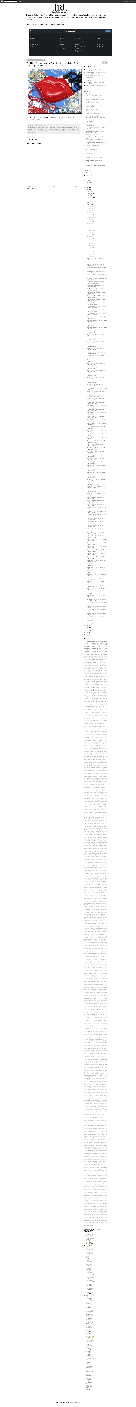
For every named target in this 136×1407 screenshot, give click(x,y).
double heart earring (96, 739)
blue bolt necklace (88, 1000)
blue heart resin (98, 726)
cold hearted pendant (92, 732)
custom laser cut (88, 1029)
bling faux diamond (92, 989)
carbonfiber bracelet (95, 687)
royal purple (102, 1153)
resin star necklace (97, 759)
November (90, 193)
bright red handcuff (94, 1015)
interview (98, 1089)
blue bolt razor (95, 1000)
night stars (101, 1114)
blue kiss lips (100, 1001)
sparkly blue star (91, 1179)
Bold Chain (91, 818)
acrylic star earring (100, 962)
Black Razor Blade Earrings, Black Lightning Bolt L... (95, 497)
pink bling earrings (90, 1122)
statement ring (87, 1194)
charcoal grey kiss (88, 1023)
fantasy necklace (88, 689)
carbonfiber (105, 1018)
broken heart (97, 1017)
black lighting (92, 979)
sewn (106, 1156)
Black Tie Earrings (103, 793)
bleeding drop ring (92, 987)
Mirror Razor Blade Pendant (101, 875)
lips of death (99, 1104)
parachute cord (87, 1117)
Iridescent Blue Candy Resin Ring (100, 856)
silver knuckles (90, 765)
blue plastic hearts (98, 1003)
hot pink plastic (102, 1083)
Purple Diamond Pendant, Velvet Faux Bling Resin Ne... (96, 561)
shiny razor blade (91, 1161)
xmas (85, 1223)
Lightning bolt (99, 712)
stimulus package (94, 1194)
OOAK (94, 878)
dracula (92, 1048)
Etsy (31, 129)
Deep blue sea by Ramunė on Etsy (95, 355)
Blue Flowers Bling (96, 806)
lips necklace (96, 751)
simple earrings (97, 765)
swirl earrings (95, 1197)
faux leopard (95, 1058)
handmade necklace (98, 1078)
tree (100, 1204)
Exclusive (87, 648)
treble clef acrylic (87, 1204)
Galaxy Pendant (101, 845)
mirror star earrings (94, 1109)
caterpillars (105, 1020)
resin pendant (104, 670)
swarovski (101, 770)
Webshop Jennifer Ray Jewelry (40, 24)
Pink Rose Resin (95, 884)
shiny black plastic (98, 1159)
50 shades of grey (98, 654)
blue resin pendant (99, 728)
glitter (106, 653)
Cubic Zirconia (98, 709)
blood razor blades (88, 997)
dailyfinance (97, 1031)
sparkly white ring (88, 1190)
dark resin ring (91, 1037)
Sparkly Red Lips (31, 132)
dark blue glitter (98, 1032)
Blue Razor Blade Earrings (93, 704)
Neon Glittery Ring (88, 876)
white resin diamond (93, 1220)
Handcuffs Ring (87, 853)
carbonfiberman (87, 1020)
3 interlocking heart (96, 776)
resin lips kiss (102, 1145)
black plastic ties (88, 982)
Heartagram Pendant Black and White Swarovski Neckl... (96, 303)
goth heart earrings (96, 1068)
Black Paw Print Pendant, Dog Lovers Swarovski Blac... (96, 575)
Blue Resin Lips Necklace (97, 814)
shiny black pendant (88, 1159)
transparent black (103, 1203)
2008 (87, 634)
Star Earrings (100, 943)
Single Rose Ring (101, 928)
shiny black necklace (102, 1158)
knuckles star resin (92, 748)
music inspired (87, 1111)
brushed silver (104, 1017)
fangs (95, 1053)
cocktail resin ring (98, 1025)
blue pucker (104, 1003)
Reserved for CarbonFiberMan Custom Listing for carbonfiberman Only (95, 900)
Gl (103, 846)
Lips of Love (66, 129)
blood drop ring (90, 724)
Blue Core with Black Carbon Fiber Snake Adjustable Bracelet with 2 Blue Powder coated (95, 805)
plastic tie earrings (96, 754)
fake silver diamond (103, 1051)
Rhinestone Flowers (90, 909)
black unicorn (94, 723)
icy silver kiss (96, 1086)
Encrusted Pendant (88, 843)
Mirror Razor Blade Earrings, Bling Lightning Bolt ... (95, 617)
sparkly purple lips (97, 700)
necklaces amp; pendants (94, 653)
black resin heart (101, 721)
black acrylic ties (92, 975)
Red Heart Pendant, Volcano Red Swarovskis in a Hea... (95, 392)
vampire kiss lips (100, 1212)
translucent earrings (103, 1201)
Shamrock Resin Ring (102, 917)
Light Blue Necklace (97, 862)
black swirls (90, 984)
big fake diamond (92, 973)
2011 (87, 627)
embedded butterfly (92, 1050)
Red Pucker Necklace (50, 130)
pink (99, 695)
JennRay (89, 173)
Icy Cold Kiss (98, 710)
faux (103, 739)
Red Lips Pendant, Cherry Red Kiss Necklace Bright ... (96, 345)
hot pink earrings (103, 745)
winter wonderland (91, 1222)
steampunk (96, 770)
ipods (106, 1089)
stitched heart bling (103, 1194)
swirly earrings (98, 1198)
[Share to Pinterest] (44, 125)
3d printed (86, 778)
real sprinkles (102, 1134)
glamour (86, 1065)
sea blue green (93, 1156)
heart (102, 659)
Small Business (100, 937)
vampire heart (104, 1211)
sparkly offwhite (104, 1184)
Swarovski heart (87, 948)
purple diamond (94, 1128)
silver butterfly (98, 1164)
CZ (94, 709)
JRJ (106, 645)
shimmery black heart (89, 762)
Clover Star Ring (100, 828)
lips (106, 663)
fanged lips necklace (89, 1053)
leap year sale (100, 1100)
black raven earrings (97, 982)
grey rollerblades (96, 1073)
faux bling (103, 1054)
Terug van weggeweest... (91, 149)
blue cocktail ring (93, 684)
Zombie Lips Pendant (91, 962)
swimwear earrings (88, 1197)
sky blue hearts (92, 1169)
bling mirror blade (94, 990)
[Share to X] (41, 125)
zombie (102, 1223)
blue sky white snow (103, 1008)
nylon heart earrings (95, 1115)
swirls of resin (101, 771)
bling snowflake (103, 993)
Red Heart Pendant (99, 714)
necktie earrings (93, 753)
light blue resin (100, 750)
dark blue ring (87, 674)
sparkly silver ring (87, 1189)
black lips (90, 981)
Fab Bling (88, 156)
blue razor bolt (104, 1004)
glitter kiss (90, 1065)
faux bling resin (94, 1056)
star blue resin (90, 770)
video (88, 775)
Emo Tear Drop (104, 842)
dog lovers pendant (100, 1045)
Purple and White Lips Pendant (99, 889)
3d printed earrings (99, 703)
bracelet (86, 1012)
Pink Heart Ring (87, 884)
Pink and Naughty (103, 884)
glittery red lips (87, 1067)
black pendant (104, 981)
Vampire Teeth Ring (100, 956)
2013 (87, 189)
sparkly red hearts (88, 1187)
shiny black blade (98, 762)
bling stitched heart (88, 995)
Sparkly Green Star (97, 940)
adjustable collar (93, 964)
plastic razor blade (88, 754)
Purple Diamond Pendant (89, 886)
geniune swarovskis (88, 1064)
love (85, 693)
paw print (91, 1118)
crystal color (86, 1028)
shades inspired (94, 1158)
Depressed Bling (87, 840)
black (88, 663)
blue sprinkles (87, 1009)
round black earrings (95, 1151)
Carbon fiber (101, 645)
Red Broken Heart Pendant (93, 893)
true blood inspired (88, 1206)
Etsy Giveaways (90, 125)
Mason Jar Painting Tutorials (92, 102)
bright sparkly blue (88, 1017)
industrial (86, 746)
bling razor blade (95, 992)
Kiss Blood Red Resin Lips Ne (95, 859)
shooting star (91, 764)
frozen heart (104, 1062)
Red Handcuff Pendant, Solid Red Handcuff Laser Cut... (95, 403)
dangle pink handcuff (89, 1032)
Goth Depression (92, 848)
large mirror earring (93, 1098)
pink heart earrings (99, 1122)
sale (106, 1154)
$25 (91, 775)
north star (86, 1115)
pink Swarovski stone (98, 1120)
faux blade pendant (95, 1054)
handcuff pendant (93, 690)
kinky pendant (94, 692)
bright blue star (92, 731)
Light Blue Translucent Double (95, 864)
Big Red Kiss (34, 127)
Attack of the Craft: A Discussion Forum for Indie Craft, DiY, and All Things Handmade (95, 99)
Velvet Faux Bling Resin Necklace (96, 957)
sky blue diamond (94, 1167)
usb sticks (90, 1209)
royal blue (91, 1153)
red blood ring (104, 1136)
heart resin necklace (102, 690)
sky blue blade (104, 765)
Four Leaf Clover (93, 845)
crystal (106, 1026)
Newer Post (30, 186)
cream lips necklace (100, 1026)
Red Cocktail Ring (103, 893)
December (90, 191)
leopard (85, 1101)
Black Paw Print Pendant (101, 790)
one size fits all (104, 753)
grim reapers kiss (103, 1073)
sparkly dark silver (93, 1181)
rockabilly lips (96, 1148)
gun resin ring (95, 1075)
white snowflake (101, 1220)
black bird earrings (100, 975)
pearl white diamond (97, 1118)
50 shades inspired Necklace (96, 782)
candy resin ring (98, 1018)
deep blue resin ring (100, 1042)
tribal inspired (90, 701)
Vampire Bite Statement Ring (90, 954)
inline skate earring (103, 1086)
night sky (97, 1114)
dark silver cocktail (88, 1039)
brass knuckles (101, 685)
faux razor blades (103, 1059)
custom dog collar (103, 1028)
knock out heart (103, 692)
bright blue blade (91, 1012)
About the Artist (60, 24)
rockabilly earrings (92, 665)
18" (93, 775)
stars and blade (103, 1192)
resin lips (97, 1145)
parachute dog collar (96, 1117)
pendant (99, 660)
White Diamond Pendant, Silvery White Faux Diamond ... (96, 441)
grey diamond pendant (102, 1072)
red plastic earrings (92, 1140)
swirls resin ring (91, 1198)
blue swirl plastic (87, 1011)
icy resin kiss (89, 1086)
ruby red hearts (103, 760)
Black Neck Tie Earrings (89, 790)
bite (95, 682)
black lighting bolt (100, 979)
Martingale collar (90, 875)
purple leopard (93, 1129)
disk (94, 1045)
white (85, 671)
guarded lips (87, 1075)
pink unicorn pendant (93, 1123)
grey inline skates (88, 1073)
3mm (90, 778)
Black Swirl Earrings (95, 793)
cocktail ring (104, 1025)
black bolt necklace (95, 976)
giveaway (105, 1064)
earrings (86, 659)
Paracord (87, 646)
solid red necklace (103, 1175)
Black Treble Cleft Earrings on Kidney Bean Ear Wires (95, 795)
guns (85, 1076)
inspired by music (98, 1087)
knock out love (103, 1095)
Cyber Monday (96, 831)
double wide (87, 1048)
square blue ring (103, 1190)
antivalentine (104, 965)
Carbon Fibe (87, 823)
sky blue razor (87, 767)
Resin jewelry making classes (92, 145)
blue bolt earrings (103, 998)
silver (90, 676)
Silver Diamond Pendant (99, 922)
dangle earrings (103, 1031)
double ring (104, 1047)
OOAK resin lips (92, 881)
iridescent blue (87, 1090)
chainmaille (91, 1022)
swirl (97, 771)
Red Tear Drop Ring (96, 898)
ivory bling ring (94, 1090)
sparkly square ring (96, 1189)
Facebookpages (93, 643)
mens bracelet (90, 693)
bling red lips (87, 993)
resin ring (90, 759)
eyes (106, 1050)
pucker (89, 1128)
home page (104, 1081)
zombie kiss (90, 1225)
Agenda (53, 24)
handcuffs (105, 1076)
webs (91, 1217)
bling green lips (101, 989)
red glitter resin (102, 1137)
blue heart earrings (93, 1001)
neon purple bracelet (89, 1112)
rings (106, 1147)
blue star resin (92, 685)
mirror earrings (101, 1108)
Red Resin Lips (59, 130)
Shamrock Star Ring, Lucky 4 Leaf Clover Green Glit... (95, 374)
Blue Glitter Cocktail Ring (93, 807)
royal (98, 760)
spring (85, 770)
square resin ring (88, 1192)
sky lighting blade (93, 1172)
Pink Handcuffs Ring (102, 882)
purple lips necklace (92, 757)
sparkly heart (89, 700)
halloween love (98, 1076)
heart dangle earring (93, 1079)
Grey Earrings (102, 850)
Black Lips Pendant (103, 789)
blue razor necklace (88, 1006)
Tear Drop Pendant (97, 950)
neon (106, 1111)
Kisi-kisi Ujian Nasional (91, 123)
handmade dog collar (88, 1078)
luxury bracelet (95, 670)
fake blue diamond (88, 1051)
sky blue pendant (92, 1170)
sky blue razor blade (101, 1170)
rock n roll (90, 698)
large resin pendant (100, 748)
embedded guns (101, 1050)
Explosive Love (96, 843)
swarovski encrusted (91, 662)
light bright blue (89, 751)
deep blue (100, 735)
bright (103, 729)
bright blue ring (93, 1014)
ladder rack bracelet (100, 1097)
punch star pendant (98, 756)
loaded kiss (91, 1106)
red (99, 670)
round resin (86, 1153)
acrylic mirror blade (91, 720)
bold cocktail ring (95, 1011)
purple (85, 665)
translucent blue (95, 1201)
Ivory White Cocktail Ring (96, 857)
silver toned (104, 660)
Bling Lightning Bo (98, 796)
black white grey (100, 986)
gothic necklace (87, 743)
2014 (87, 187)
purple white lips (92, 1131)
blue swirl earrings (103, 1009)
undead (97, 773)
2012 (87, 625)
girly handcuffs (100, 1064)
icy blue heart (95, 1084)
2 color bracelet (91, 703)
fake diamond (104, 687)
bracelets (91, 729)
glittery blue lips (104, 1065)
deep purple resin (99, 737)
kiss (98, 692)
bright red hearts (103, 1015)
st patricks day (96, 1192)
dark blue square (91, 1034)
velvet (85, 775)
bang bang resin (101, 968)
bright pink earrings (99, 731)
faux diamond (93, 663)
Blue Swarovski (90, 815)
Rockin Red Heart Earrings (96, 911)
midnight (86, 1108)
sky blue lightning (99, 1169)
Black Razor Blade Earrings (90, 792)
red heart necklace (93, 1139)
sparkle (90, 657)
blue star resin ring (95, 1009)
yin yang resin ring (91, 1223)
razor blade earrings (96, 696)
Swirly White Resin (88, 950)
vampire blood (104, 1209)
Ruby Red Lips (66, 130)
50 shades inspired (102, 665)
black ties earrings (98, 984)
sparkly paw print (88, 1186)
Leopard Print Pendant (102, 861)
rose (89, 1151)
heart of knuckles (95, 745)
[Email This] (37, 125)
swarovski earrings (92, 771)
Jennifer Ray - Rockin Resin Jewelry (95, 165)
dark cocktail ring (99, 1034)
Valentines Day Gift (95, 953)
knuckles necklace (99, 746)
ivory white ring (99, 1092)
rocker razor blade (88, 1150)
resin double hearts (92, 1144)
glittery (99, 1065)
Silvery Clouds (91, 926)
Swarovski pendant (102, 681)
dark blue (94, 668)
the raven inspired (88, 1200)
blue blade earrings (98, 724)
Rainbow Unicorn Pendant (90, 890)
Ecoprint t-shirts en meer (91, 134)
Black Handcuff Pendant (93, 789)
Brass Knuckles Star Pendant (97, 707)
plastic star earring (88, 1126)
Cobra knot (95, 667)
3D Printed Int (104, 776)
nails (100, 1111)
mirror (96, 1108)
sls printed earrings (95, 767)
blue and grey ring (95, 998)
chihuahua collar (99, 1023)
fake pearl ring (96, 1051)
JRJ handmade (92, 712)
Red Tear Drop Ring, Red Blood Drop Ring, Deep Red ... (96, 364)
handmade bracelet (93, 656)
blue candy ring (102, 1000)
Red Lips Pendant (41, 130)
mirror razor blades (92, 695)
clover (87, 1025)
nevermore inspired (98, 1112)
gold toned (102, 1067)
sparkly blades (104, 1176)
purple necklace (100, 1129)
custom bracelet (95, 1028)
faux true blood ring (88, 1061)
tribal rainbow (104, 1204)
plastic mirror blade (103, 1123)
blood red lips (102, 997)
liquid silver (102, 751)
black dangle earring (89, 978)
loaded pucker (97, 1106)
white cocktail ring (91, 1219)
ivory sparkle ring (92, 1092)
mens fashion (97, 693)
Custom (105, 646)
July (88, 202)
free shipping (93, 1062)
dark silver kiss (104, 1039)
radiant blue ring (100, 1131)
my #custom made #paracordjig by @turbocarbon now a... (95, 483)
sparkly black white (96, 1176)
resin (85, 651)
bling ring (105, 723)
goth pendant (87, 1070)
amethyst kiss (101, 964)
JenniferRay (92, 645)
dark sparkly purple (93, 735)
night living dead (91, 1114)
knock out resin (91, 746)
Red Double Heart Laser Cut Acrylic (92, 895)
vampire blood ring (88, 1211)
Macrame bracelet (103, 667)
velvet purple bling (91, 1215)
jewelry (87, 641)
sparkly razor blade (103, 1186)
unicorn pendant (103, 773)
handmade (94, 641)
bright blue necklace (100, 1012)
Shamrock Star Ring (88, 918)
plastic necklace (87, 1125)
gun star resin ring (103, 1075)
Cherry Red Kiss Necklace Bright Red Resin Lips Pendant (59, 127)
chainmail (86, 1022)
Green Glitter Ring (100, 848)
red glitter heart (95, 1137)
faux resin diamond (93, 740)
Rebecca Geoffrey (91, 152)
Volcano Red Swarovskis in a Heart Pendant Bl (97, 959)
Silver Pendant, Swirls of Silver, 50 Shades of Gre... (95, 331)
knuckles (86, 1097)
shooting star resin (99, 764)
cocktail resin (91, 1025)
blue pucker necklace (88, 1004)
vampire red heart (92, 1214)
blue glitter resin (87, 673)
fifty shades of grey (100, 663)
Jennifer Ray (96, 646)
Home (28, 24)
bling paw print (101, 990)
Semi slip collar (92, 917)
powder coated (104, 754)
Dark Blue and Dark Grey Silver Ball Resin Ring (97, 834)
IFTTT (42, 129)
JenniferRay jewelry (49, 129)
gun (91, 1075)
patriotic (93, 674)
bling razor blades (103, 992)
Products (105, 657)
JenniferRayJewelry (40, 117)
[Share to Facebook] (42, 125)
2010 (87, 630)
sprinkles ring (96, 1190)
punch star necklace (88, 756)
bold (96, 685)
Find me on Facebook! (91, 163)
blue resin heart (101, 684)
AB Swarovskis (102, 787)
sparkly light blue (103, 1183)
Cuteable (88, 94)
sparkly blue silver (98, 1178)
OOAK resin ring (99, 881)
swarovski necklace (102, 1195)
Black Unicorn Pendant (89, 796)
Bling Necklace (103, 678)
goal (98, 1067)
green (92, 743)
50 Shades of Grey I (101, 779)
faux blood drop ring (102, 1056)
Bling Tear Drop (92, 798)
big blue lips (89, 972)
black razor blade (93, 721)
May (88, 620)
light (89, 1101)
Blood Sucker (102, 800)
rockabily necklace (103, 1148)
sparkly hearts (95, 1183)
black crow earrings (103, 976)
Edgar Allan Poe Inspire (96, 842)
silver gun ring (104, 1164)
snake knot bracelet (93, 1173)
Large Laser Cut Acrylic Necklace (99, 679)
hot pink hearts (96, 1083)
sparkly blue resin (88, 768)
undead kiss (86, 1208)
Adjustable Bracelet (91, 671)
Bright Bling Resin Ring (99, 818)
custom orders (100, 732)
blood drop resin (103, 995)
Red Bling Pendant (73, 129)
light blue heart (91, 1103)
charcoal (105, 1022)
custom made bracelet (89, 1031)
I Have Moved (89, 153)
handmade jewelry (37, 129)
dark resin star (97, 1037)
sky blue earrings (102, 1167)
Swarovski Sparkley (103, 947)
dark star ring (102, 1040)
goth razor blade (95, 1070)
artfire (94, 967)
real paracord (96, 1134)
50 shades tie (91, 784)
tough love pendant (102, 1200)
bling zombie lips (96, 995)
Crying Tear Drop (97, 829)
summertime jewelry (88, 1195)
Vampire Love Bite (100, 718)
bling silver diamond (95, 993)
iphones (102, 1089)
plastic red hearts (103, 1125)
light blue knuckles (92, 750)
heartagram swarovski (97, 1081)
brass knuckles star (97, 729)
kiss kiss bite (102, 1094)
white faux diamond (100, 1219)
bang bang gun (93, 968)
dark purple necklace (100, 734)
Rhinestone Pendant (99, 909)
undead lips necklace (99, 1208)
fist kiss (104, 1061)
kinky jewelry (87, 692)
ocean (99, 753)
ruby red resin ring (101, 1154)
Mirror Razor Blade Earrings (91, 681)
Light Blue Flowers (88, 862)
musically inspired (94, 1111)
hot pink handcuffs (88, 1083)
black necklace (96, 981)
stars (102, 700)
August (89, 200)
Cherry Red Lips (87, 828)
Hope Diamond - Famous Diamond (94, 157)
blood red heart (96, 997)
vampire (101, 701)
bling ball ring (100, 987)
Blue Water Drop (99, 817)
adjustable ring (87, 668)
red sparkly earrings (93, 1142)
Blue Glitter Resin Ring (94, 809)
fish (102, 1061)
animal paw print (91, 965)
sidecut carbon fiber (94, 1162)
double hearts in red (97, 1047)
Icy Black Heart (90, 710)
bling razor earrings (102, 671)
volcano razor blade (99, 1215)
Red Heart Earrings (90, 714)
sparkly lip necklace (88, 1184)
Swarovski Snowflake (93, 947)
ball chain (105, 967)
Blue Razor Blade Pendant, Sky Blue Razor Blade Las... (96, 585)
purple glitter (101, 1128)
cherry (94, 1023)
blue (85, 654)
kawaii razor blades (95, 1094)
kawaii (106, 1092)
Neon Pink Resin (103, 876)
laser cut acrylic (91, 651)
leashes (105, 1100)
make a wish (104, 1106)
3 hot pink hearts (102, 775)
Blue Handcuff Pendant (100, 812)
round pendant (104, 1151)
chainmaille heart (99, 1022)
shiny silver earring (99, 1161)
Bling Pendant (87, 679)
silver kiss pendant (88, 1165)
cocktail (85, 732)
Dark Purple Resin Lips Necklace (91, 836)
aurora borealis (99, 967)
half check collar (91, 1076)
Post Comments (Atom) (39, 189)
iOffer (91, 1084)
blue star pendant (96, 673)
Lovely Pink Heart (90, 871)
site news (101, 656)
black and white (100, 682)
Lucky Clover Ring (97, 873)
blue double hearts (91, 726)
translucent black (87, 1201)
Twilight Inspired (87, 953)
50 (97, 778)
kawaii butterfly (87, 1094)
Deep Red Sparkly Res (102, 839)
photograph (90, 1120)
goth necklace (104, 1068)
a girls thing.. (89, 148)
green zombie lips (93, 1072)
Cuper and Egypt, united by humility (94, 95)
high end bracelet (101, 668)
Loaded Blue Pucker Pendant (96, 867)
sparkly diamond (88, 1183)
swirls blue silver (101, 1197)
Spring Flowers (91, 943)
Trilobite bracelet (103, 951)
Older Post (77, 186)
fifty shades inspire (97, 1061)
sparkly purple (95, 1186)
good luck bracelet (98, 689)
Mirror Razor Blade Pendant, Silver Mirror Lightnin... (95, 529)
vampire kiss (94, 1212)
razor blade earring (92, 1133)
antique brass (98, 965)
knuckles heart (91, 1097)
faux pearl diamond (103, 1058)
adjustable (98, 659)
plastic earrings (103, 695)
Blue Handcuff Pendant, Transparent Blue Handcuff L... (96, 293)
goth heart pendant (96, 742)
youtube (98, 1223)
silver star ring (87, 1167)
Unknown (89, 175)
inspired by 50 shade (89, 1087)
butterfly (105, 731)
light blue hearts (99, 1103)
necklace (99, 651)
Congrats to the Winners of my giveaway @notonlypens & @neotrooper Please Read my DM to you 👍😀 (90, 1238)
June (88, 204)
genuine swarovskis (103, 740)
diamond (105, 737)
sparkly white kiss (103, 1189)
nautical (103, 1111)
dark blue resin (103, 673)
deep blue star (99, 1043)
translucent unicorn (95, 1203)
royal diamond (97, 1153)
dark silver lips (87, 1040)
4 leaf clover (94, 778)
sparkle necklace (88, 1176)
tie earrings (95, 1200)
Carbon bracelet (88, 667)
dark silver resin (94, 1040)
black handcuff (98, 978)
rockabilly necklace (97, 698)
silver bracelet (92, 1164)
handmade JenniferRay (99, 743)
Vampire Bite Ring (103, 953)
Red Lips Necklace (32, 130)
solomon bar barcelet (96, 676)
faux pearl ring (87, 1059)
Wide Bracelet (98, 961)
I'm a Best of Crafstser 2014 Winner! (94, 139)
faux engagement (88, 1058)
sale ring (86, 1156)
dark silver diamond (96, 1039)
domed (90, 1047)
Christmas (94, 828)
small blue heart (101, 1172)
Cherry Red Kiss (41, 127)
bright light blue (101, 1014)
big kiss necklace (101, 973)
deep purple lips (91, 737)
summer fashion (90, 654)
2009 (87, 632)
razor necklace (101, 1133)
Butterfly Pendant (103, 821)
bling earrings (100, 723)
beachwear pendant (102, 970)
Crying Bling (91, 829)
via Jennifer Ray (91, 206)
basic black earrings (93, 970)
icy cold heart (101, 1084)
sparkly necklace (96, 1184)
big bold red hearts (97, 972)
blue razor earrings (91, 728)
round (104, 698)
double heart (87, 739)
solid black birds (101, 1173)
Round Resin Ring (92, 715)
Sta (95, 943)
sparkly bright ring (100, 1179)
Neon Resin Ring (88, 878)
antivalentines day (88, 967)
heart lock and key (103, 1079)
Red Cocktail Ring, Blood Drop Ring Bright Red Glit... (96, 487)
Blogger (78, 1402)
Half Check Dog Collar (102, 851)
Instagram (103, 641)
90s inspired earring (94, 786)
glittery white (94, 1067)
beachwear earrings (100, 720)
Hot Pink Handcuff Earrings (99, 854)
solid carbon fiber (95, 1175)
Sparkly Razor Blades (91, 942)
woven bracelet (98, 1222)
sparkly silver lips (103, 1187)
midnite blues (91, 1108)
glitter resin (95, 1065)
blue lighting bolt (90, 1003)
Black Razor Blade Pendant (93, 678)
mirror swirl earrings (103, 1109)
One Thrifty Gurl (90, 121)
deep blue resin (92, 1042)
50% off (97, 784)
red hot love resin (101, 1139)
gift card (94, 1064)
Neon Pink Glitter (96, 876)
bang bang (86, 968)
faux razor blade (92, 659)
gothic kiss (101, 1070)
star (85, 662)
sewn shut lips (87, 1158)
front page (98, 1062)
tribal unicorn (96, 701)
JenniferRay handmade (97, 657)
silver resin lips (104, 1165)
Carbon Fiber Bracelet (95, 823)
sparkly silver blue (96, 1187)
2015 (87, 185)
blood (85, 724)
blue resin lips (91, 1008)
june (103, 1092)
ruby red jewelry (93, 1154)
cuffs (91, 1028)
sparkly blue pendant (88, 1178)
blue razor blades (97, 1004)
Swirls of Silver (104, 948)
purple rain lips (101, 757)
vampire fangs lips (97, 1211)
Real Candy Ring (101, 890)
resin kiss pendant (90, 1145)
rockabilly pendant (92, 760)
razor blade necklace (100, 674)
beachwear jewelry (88, 682)
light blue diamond (99, 1101)
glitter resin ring (87, 742)
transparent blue (91, 773)
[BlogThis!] (39, 125)
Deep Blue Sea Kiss (103, 836)
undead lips (92, 1208)
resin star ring (94, 1147)
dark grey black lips (91, 1036)
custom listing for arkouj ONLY (100, 1029)
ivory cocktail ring (101, 1090)
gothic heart (104, 742)
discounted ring (90, 1045)
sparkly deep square (102, 1181)
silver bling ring (102, 1162)
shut (88, 1162)
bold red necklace (103, 1011)
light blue (92, 1101)
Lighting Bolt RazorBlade (93, 865)
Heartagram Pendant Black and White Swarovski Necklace (96, 314)
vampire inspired (87, 1212)
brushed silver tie (88, 1018)
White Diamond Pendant (89, 961)
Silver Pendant (99, 925)
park (88, 1118)
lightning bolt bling (91, 1104)
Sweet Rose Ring (96, 948)
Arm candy (99, 662)
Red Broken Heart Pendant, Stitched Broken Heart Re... (96, 282)
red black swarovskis (96, 1136)
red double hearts (88, 1137)
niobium (105, 1114)
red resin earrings (101, 1140)
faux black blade (101, 1053)
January (89, 623)
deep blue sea (92, 1043)
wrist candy (105, 1222)
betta (85, 972)
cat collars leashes (97, 1020)
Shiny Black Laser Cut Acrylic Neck (95, 920)
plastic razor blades (95, 1125)
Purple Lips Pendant (94, 887)
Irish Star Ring (87, 857)
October (89, 195)
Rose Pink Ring (90, 912)
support (95, 1195)
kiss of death (93, 1095)
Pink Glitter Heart (94, 882)
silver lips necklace (97, 1165)
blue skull (96, 1008)
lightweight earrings (92, 660)
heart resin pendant (88, 1081)
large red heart (101, 1098)
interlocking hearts (92, 1089)
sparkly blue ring (96, 768)
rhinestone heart (101, 1147)
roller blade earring (97, 1150)
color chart (86, 1026)
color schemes (92, 1026)
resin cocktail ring (101, 1142)
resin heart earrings (101, 1144)
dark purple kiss (91, 734)
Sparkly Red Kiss (74, 130)
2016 (87, 182)
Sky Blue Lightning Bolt (94, 932)
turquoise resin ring (96, 1206)
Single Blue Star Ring (93, 928)
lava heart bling (93, 1100)
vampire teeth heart (100, 1214)
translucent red (87, 1203)
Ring (102, 653)
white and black (96, 1217)
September (90, 197)
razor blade (87, 696)
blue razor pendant (98, 1006)
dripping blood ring (98, 1048)
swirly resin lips (104, 1198)
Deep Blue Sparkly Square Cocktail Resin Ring (94, 837)
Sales (101, 912)
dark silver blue (104, 1037)
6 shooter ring (102, 784)
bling (97, 671)
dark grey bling (99, 1036)
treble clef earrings (95, 1204)
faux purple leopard (95, 1059)
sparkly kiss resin (103, 768)
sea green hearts (101, 1156)
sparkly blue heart (103, 767)
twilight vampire (104, 1206)
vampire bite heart (97, 1209)
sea (89, 1156)
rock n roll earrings (88, 1148)
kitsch (98, 1095)
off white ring (104, 1115)
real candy (90, 1134)
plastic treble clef (97, 1126)
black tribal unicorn (91, 986)
